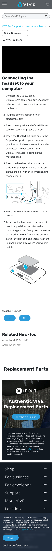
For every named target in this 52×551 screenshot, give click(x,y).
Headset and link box (36, 26)
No (24, 318)
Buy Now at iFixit (26, 417)
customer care (32, 449)
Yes (10, 318)
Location (13, 508)
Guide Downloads (14, 33)
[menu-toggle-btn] (4, 4)
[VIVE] (26, 4)
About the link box (11, 345)
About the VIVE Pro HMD (15, 340)
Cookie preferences (15, 545)
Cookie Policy (26, 530)
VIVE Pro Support (11, 26)
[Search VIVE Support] (45, 16)
